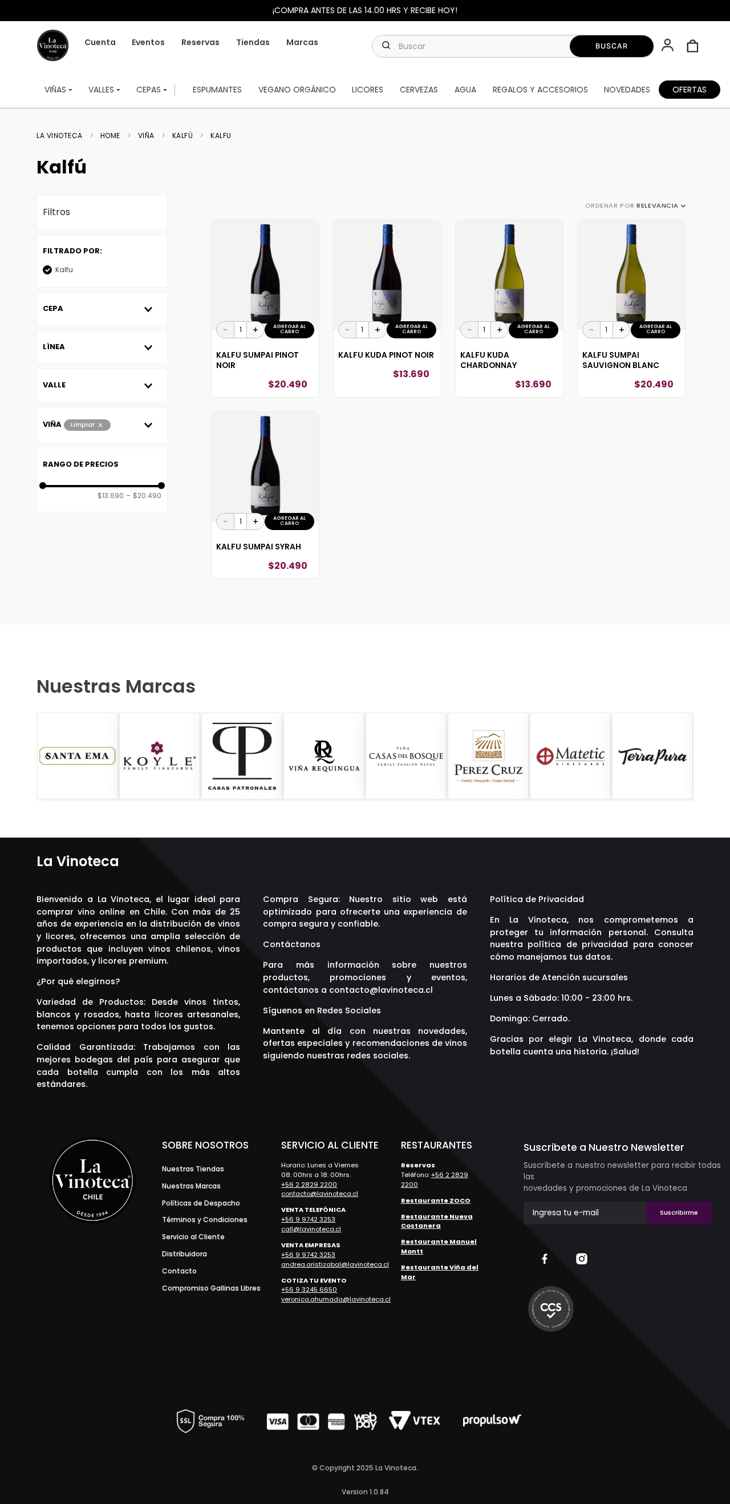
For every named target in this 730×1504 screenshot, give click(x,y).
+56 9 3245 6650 (309, 1289)
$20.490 (143, 496)
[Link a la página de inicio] (63, 136)
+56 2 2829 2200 (309, 1184)
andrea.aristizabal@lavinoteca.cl (335, 1264)
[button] (669, 46)
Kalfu (221, 136)
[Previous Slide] (47, 756)
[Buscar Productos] (612, 46)
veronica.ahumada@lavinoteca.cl (336, 1299)
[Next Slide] (683, 756)
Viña (146, 136)
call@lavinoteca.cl (311, 1229)
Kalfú (182, 136)
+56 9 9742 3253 (308, 1219)
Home (110, 136)
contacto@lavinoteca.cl (381, 990)
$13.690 (111, 496)
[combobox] (513, 46)
